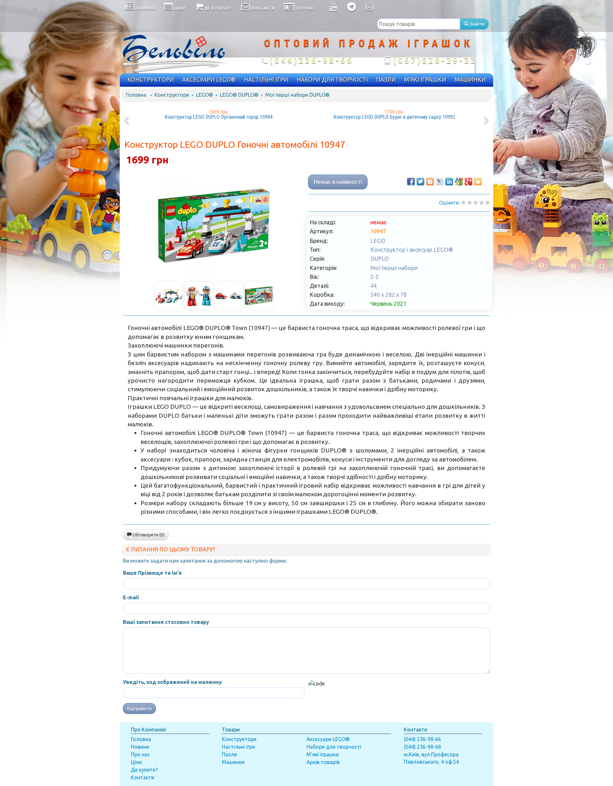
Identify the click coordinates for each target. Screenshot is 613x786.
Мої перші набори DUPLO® (297, 95)
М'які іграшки (322, 754)
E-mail (131, 597)
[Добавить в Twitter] (420, 181)
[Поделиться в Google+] (468, 181)
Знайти (476, 23)
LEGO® (204, 95)
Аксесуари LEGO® (328, 739)
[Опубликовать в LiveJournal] (439, 181)
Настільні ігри (238, 747)
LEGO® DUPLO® (239, 95)
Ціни (136, 762)
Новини (140, 747)
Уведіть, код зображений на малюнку (172, 682)
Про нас (140, 754)
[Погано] (469, 203)
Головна (136, 95)
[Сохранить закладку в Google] (459, 181)
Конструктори (172, 95)
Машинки (233, 762)
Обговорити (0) (148, 534)
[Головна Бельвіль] (182, 52)
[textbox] (418, 24)
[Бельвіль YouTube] (333, 8)
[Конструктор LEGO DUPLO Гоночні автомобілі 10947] (214, 225)
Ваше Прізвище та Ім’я (152, 573)
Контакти (142, 777)
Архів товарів (323, 762)
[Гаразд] (481, 203)
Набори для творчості (333, 747)
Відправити (139, 708)
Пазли (229, 754)
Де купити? (144, 770)
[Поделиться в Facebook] (411, 181)
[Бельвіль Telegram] (351, 8)
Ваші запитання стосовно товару (166, 622)
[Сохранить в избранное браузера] (478, 181)
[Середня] (475, 203)
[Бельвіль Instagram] (370, 8)
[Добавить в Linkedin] (449, 181)
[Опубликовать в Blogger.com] (430, 181)
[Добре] (487, 203)
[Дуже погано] (463, 203)
